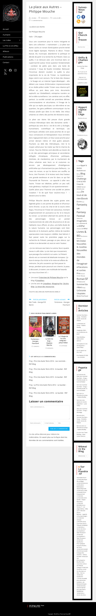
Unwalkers (40, 280)
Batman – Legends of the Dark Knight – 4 (82, 516)
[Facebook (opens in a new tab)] (10, 70)
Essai (83, 202)
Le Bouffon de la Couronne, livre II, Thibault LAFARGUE (82, 523)
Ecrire (79, 201)
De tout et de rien (82, 195)
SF (59, 291)
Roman (56, 291)
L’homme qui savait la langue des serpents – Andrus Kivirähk (82, 553)
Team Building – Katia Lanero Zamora (81, 339)
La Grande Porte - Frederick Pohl (81, 493)
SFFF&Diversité (81, 282)
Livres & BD (57, 18)
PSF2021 (79, 276)
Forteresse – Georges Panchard (35, 341)
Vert (78, 385)
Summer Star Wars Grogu (82, 67)
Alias (78, 409)
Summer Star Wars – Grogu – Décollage (82, 410)
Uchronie (81, 290)
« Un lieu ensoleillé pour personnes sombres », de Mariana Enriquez (82, 581)
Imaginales (82, 221)
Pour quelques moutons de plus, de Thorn (81, 545)
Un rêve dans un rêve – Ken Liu (81, 572)
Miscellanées (84, 236)
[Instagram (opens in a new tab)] (15, 70)
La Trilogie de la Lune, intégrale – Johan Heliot (63, 339)
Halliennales (80, 218)
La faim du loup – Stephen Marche (49, 342)
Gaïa (36, 291)
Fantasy (81, 212)
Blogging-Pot (57, 283)
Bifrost (78, 174)
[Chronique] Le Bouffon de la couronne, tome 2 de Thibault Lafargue (82, 563)
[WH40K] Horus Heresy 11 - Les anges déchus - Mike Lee (82, 508)
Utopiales (81, 293)
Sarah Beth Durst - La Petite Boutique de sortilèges (82, 479)
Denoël (83, 187)
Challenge (81, 178)
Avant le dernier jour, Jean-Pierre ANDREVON (81, 589)
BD (85, 170)
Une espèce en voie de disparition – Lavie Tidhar (82, 345)
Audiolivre (80, 171)
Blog (82, 173)
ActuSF (78, 165)
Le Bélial (84, 229)
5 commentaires (37, 20)
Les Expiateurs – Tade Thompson (81, 537)
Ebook (84, 198)
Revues (83, 276)
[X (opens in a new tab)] (5, 70)
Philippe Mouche (49, 291)
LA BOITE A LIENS (82, 83)
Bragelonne (80, 176)
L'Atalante (79, 228)
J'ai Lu (78, 223)
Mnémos (79, 238)
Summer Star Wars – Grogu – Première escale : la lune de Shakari (82, 317)
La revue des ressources (44, 286)
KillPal (82, 226)
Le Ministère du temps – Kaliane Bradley (81, 325)
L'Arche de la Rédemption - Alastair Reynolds (81, 486)
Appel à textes (82, 166)
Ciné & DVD (81, 181)
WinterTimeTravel (82, 296)
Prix (78, 273)
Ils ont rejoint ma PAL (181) (81, 351)
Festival (81, 215)
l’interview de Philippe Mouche (51, 277)
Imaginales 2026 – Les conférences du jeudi (82, 332)
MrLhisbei (81, 241)
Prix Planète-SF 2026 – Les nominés (82, 356)
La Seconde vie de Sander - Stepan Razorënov (82, 499)
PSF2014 (83, 273)
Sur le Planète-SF (83, 470)
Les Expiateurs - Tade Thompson (81, 532)
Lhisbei (34, 18)
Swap (83, 287)
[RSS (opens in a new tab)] (5, 73)
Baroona (79, 415)
